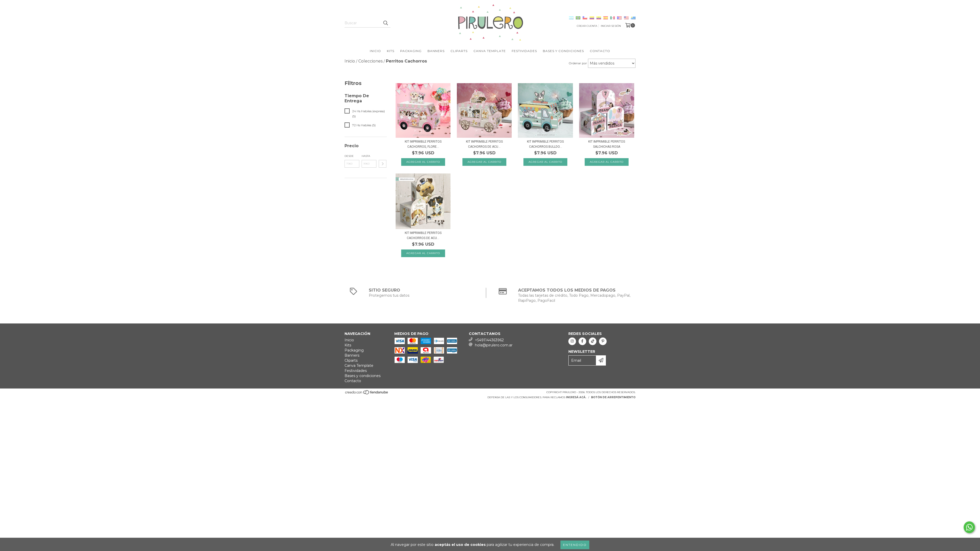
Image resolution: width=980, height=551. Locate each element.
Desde (349, 156)
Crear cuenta (587, 26)
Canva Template (489, 51)
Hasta (366, 156)
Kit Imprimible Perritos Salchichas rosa (606, 144)
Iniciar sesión (611, 26)
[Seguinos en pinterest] (603, 341)
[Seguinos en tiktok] (592, 341)
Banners (436, 51)
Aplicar (382, 164)
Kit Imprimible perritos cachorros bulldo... (545, 144)
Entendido (575, 545)
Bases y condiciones (563, 51)
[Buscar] (385, 23)
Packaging (411, 51)
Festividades (524, 51)
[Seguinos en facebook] (582, 341)
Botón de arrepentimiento (613, 397)
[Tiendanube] (367, 393)
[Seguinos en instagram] (572, 341)
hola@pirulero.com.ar (493, 345)
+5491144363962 (489, 340)
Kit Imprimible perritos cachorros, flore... (423, 144)
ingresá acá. (576, 397)
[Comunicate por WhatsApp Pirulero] (969, 527)
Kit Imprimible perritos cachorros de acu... (484, 144)
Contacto (600, 51)
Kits (390, 51)
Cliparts (459, 51)
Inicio (375, 51)
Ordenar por (578, 63)
